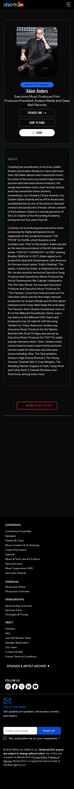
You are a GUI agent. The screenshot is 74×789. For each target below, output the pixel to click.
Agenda (10, 554)
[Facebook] (15, 687)
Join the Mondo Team (18, 638)
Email (6, 724)
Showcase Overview (17, 591)
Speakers (10, 536)
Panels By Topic (14, 540)
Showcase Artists (15, 586)
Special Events (13, 563)
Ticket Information (16, 549)
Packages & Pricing (16, 614)
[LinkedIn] (28, 687)
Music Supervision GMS (19, 568)
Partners (10, 628)
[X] (22, 687)
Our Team (11, 647)
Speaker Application (17, 642)
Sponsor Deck (13, 610)
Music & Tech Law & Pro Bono (22, 559)
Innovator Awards (15, 573)
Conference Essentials (18, 531)
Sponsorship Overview (18, 605)
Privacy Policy (40, 757)
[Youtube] (35, 687)
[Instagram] (8, 687)
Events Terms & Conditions (21, 656)
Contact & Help (14, 651)
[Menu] (68, 4)
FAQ (7, 633)
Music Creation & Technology (22, 545)
